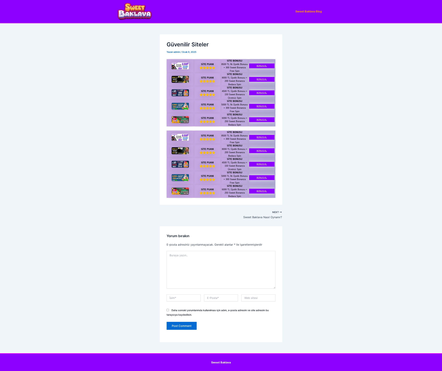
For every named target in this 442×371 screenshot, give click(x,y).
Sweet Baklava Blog (308, 11)
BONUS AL (262, 66)
